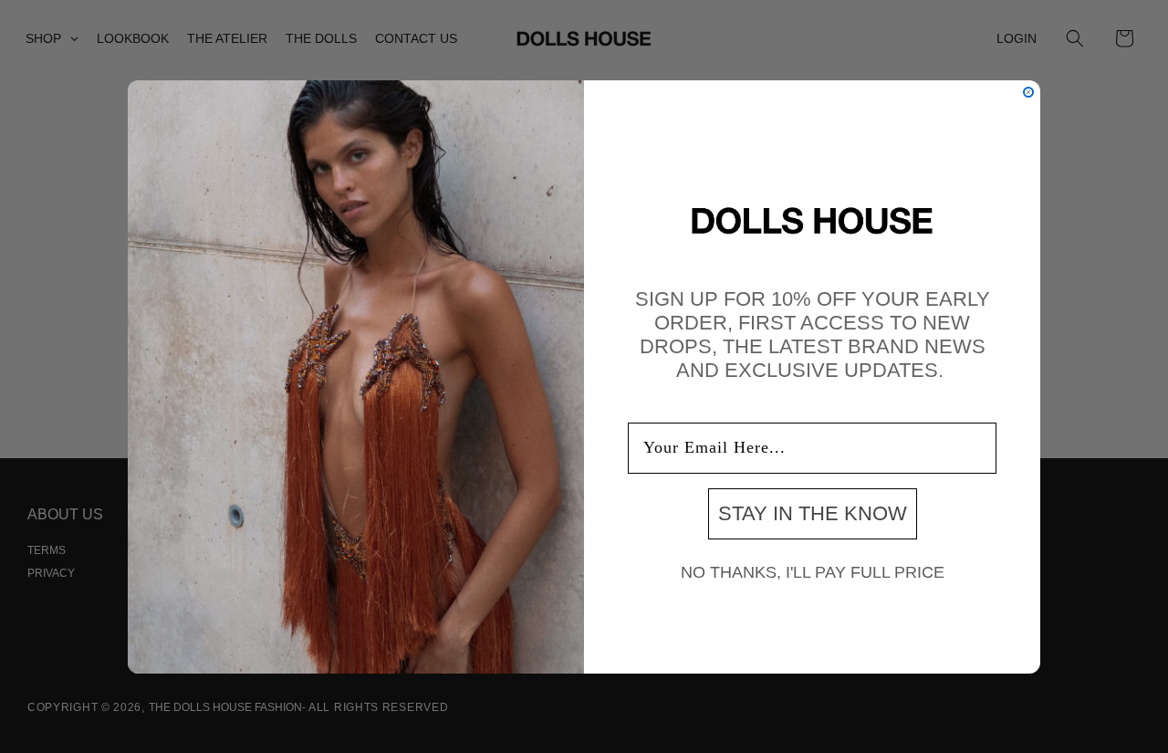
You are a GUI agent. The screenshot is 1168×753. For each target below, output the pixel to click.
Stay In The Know (812, 512)
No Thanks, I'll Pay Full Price (812, 571)
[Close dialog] (1028, 92)
